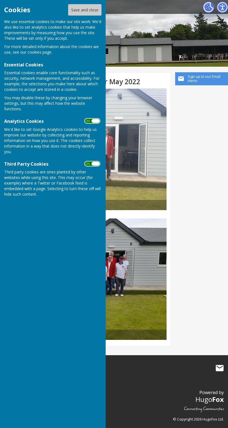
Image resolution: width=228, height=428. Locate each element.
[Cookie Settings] (208, 7)
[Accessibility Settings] (222, 7)
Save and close (84, 10)
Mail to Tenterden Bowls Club (219, 368)
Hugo (209, 399)
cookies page (39, 52)
